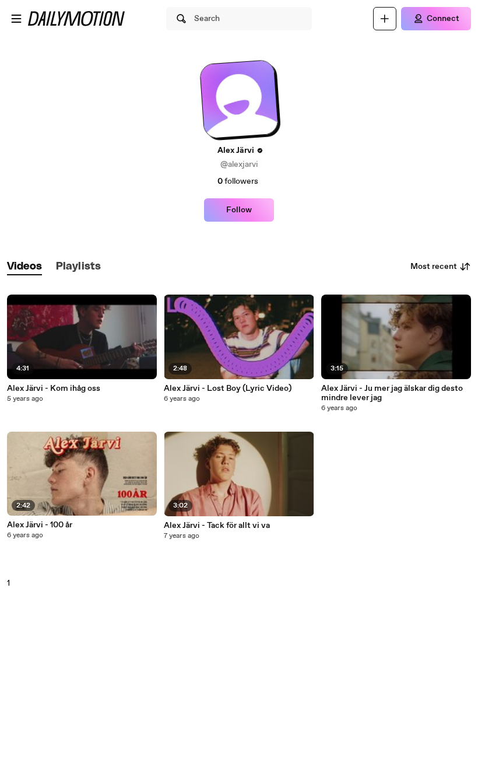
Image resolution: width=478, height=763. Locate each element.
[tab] (24, 267)
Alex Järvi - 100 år (39, 525)
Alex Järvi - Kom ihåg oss (53, 388)
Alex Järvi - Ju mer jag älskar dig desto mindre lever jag (392, 393)
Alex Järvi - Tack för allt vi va (217, 525)
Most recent (433, 266)
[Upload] (384, 18)
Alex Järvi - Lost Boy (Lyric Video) (227, 388)
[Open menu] (16, 18)
